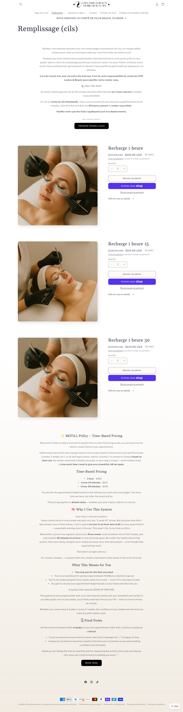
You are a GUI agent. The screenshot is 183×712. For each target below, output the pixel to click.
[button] (21, 4)
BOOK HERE (91, 663)
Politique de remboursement (90, 704)
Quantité (112, 163)
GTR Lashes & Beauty (33, 704)
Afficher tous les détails (119, 198)
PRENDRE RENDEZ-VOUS (91, 126)
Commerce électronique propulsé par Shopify (59, 704)
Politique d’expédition (156, 704)
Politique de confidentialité (114, 704)
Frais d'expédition (115, 159)
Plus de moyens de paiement (132, 192)
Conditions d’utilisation (136, 704)
